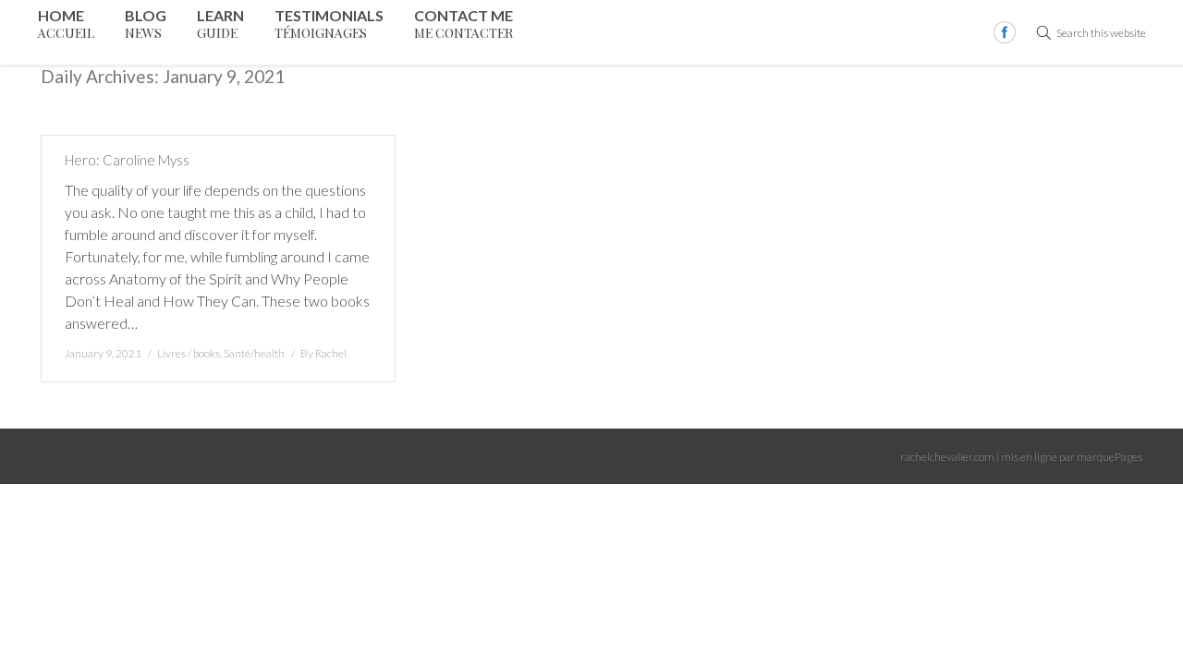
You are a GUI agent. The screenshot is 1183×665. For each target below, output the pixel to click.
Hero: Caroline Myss (127, 159)
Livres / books (188, 353)
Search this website (1101, 33)
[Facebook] (1005, 32)
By (323, 353)
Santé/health (254, 353)
